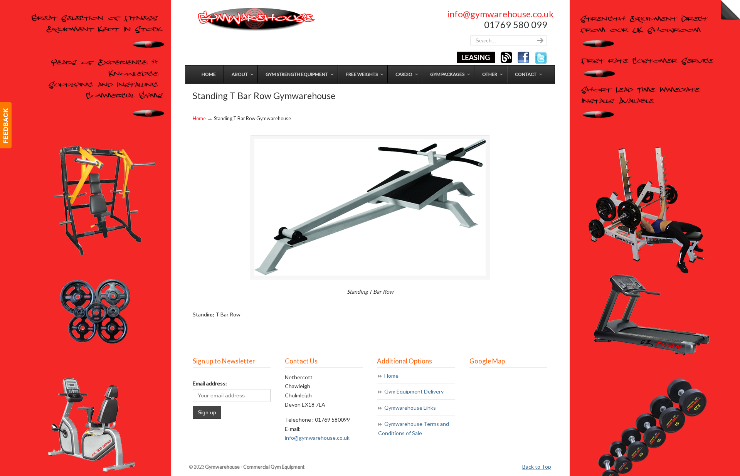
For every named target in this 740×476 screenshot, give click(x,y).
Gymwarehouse (255, 19)
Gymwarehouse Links (410, 407)
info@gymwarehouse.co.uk (500, 13)
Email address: (210, 383)
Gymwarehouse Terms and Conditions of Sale (413, 428)
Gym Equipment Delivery (414, 391)
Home (199, 118)
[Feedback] (6, 125)
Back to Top (536, 466)
